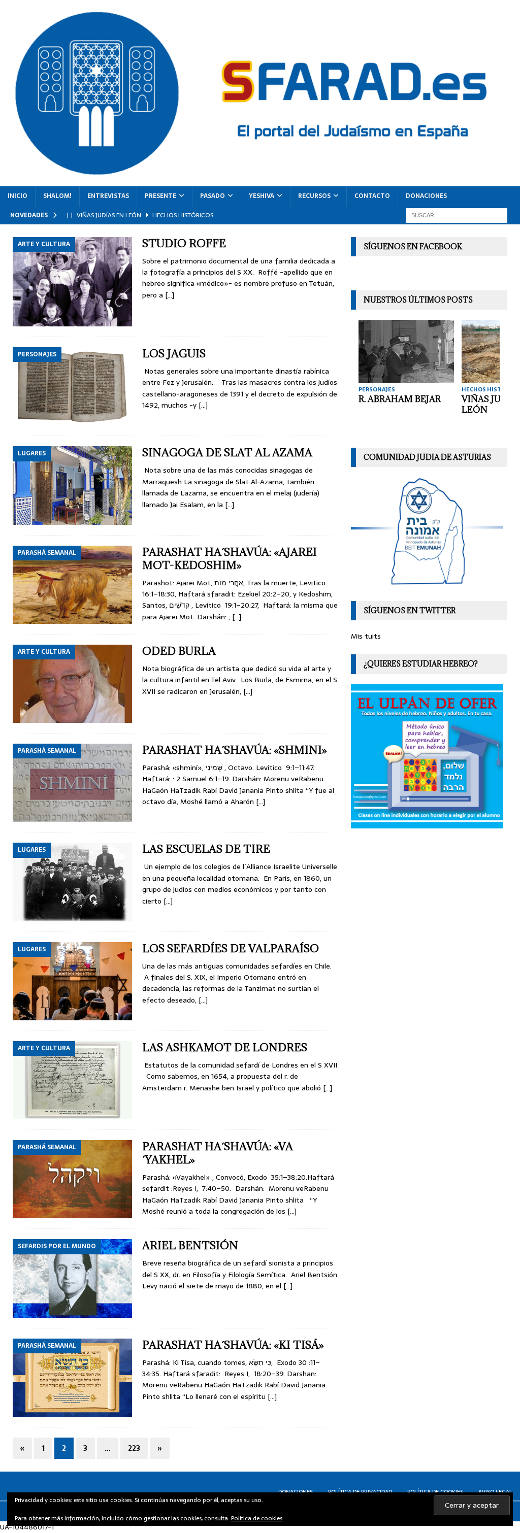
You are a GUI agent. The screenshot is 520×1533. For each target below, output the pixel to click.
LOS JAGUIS (174, 353)
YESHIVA (261, 196)
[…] (169, 295)
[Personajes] (72, 386)
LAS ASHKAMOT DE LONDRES (224, 1047)
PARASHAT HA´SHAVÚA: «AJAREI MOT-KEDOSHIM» (229, 558)
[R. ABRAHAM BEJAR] (406, 351)
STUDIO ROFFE (184, 243)
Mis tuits (366, 636)
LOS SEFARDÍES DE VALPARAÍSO (230, 948)
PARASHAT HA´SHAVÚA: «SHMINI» (234, 750)
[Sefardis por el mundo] (72, 1278)
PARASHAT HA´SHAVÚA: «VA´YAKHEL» (217, 1153)
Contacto (372, 196)
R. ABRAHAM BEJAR (400, 399)
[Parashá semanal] (72, 585)
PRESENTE (160, 196)
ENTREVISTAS (108, 196)
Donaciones (426, 196)
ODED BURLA (179, 651)
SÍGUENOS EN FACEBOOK (413, 246)
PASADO (212, 196)
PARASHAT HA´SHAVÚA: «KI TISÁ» (233, 1345)
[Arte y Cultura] (72, 281)
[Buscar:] (456, 214)
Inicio (17, 196)
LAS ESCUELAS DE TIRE (206, 849)
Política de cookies (256, 1518)
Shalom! (57, 196)
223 (134, 1448)
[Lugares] (72, 485)
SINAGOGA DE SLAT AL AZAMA (227, 452)
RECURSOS (314, 196)
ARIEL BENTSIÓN (190, 1245)
